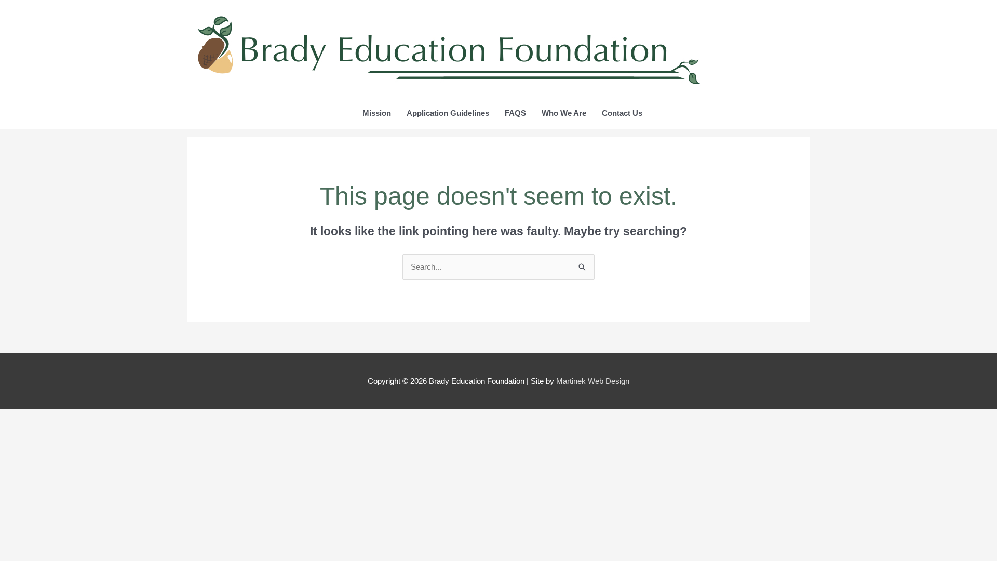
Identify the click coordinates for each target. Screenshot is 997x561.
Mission (376, 113)
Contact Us (622, 113)
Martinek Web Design (592, 381)
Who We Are (564, 113)
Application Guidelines (448, 113)
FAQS (515, 113)
